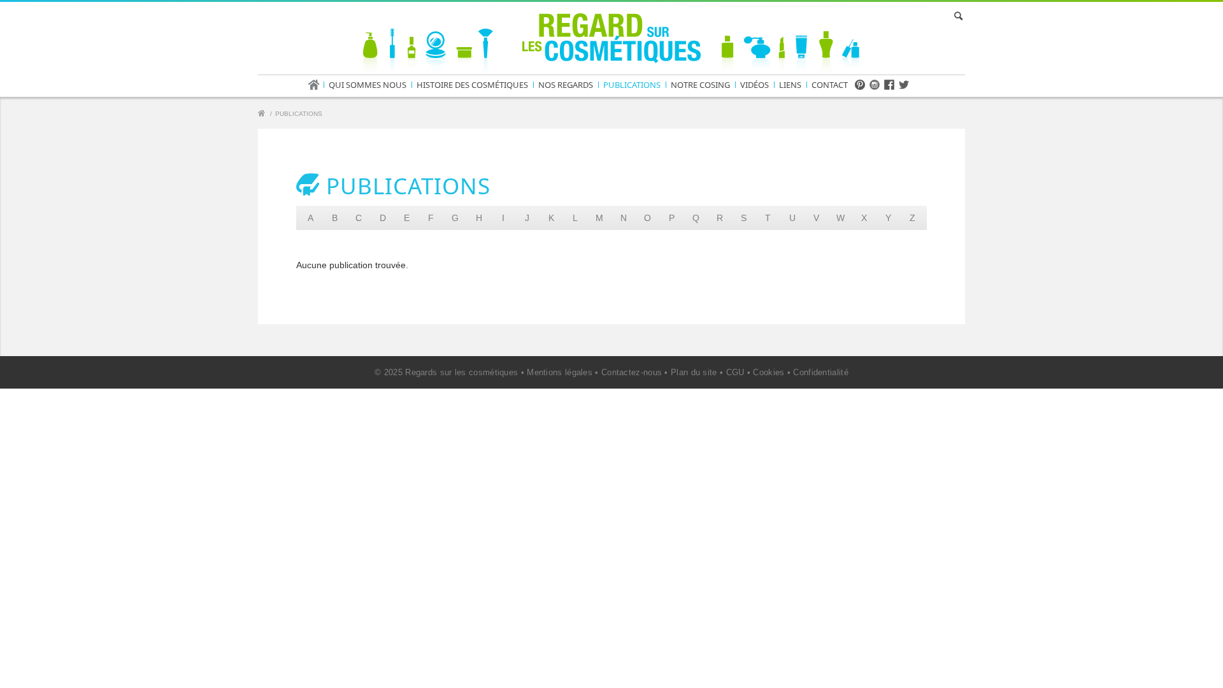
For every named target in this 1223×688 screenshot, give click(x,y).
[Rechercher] (956, 15)
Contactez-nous (631, 372)
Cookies (768, 372)
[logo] (611, 41)
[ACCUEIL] (318, 84)
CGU (735, 372)
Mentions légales (559, 372)
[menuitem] (318, 84)
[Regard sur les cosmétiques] (263, 115)
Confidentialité (820, 372)
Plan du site (694, 372)
